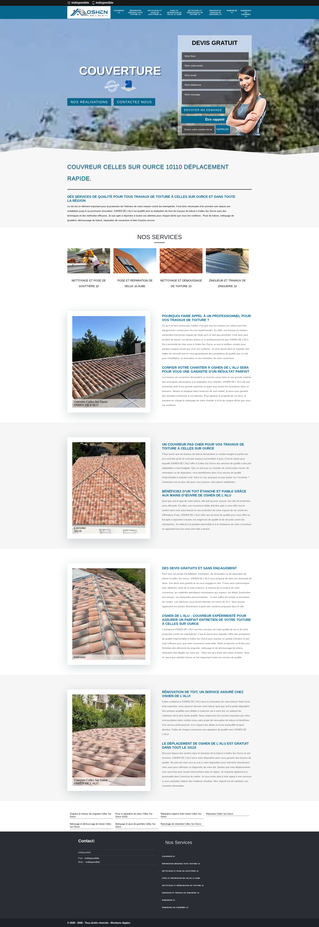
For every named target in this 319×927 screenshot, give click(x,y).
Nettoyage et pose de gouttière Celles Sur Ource (135, 825)
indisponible (80, 2)
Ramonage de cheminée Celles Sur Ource (181, 824)
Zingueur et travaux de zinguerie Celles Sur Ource (90, 815)
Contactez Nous (134, 102)
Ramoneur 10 (232, 11)
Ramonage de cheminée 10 (246, 13)
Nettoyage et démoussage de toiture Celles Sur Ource (90, 825)
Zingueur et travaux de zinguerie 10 (215, 12)
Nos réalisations (89, 102)
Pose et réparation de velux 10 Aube (174, 12)
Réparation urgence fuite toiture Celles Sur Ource (181, 815)
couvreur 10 (119, 11)
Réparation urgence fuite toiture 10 (135, 12)
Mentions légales (120, 922)
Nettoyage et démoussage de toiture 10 (195, 12)
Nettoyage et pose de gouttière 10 (155, 12)
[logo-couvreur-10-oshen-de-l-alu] (88, 12)
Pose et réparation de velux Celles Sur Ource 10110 (133, 815)
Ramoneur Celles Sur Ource (219, 814)
